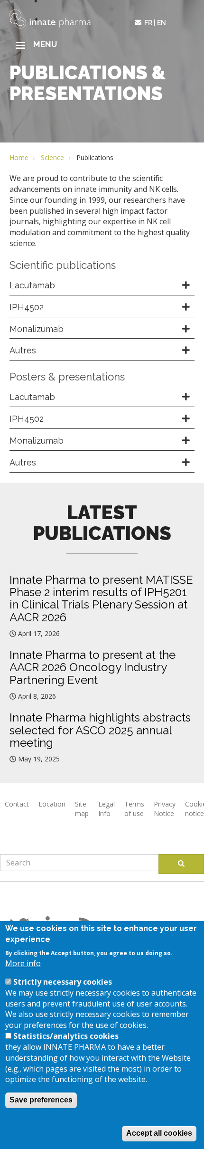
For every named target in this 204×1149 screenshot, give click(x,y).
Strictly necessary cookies (62, 982)
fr (148, 23)
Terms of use (134, 808)
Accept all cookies (159, 1133)
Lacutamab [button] (32, 285)
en (161, 23)
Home (18, 157)
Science (52, 157)
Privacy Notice (165, 808)
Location (51, 803)
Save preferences (41, 1100)
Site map (82, 808)
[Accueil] (50, 18)
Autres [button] (22, 350)
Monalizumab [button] (36, 329)
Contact (17, 803)
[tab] (102, 285)
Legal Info (106, 808)
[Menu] (19, 46)
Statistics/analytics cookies (66, 1036)
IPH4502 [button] (26, 307)
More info (23, 963)
